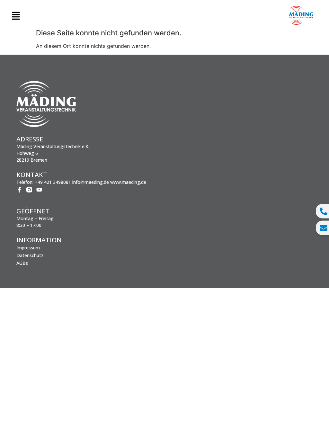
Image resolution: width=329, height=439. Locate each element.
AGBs (22, 263)
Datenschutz (30, 255)
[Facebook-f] (19, 190)
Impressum (28, 248)
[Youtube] (39, 190)
